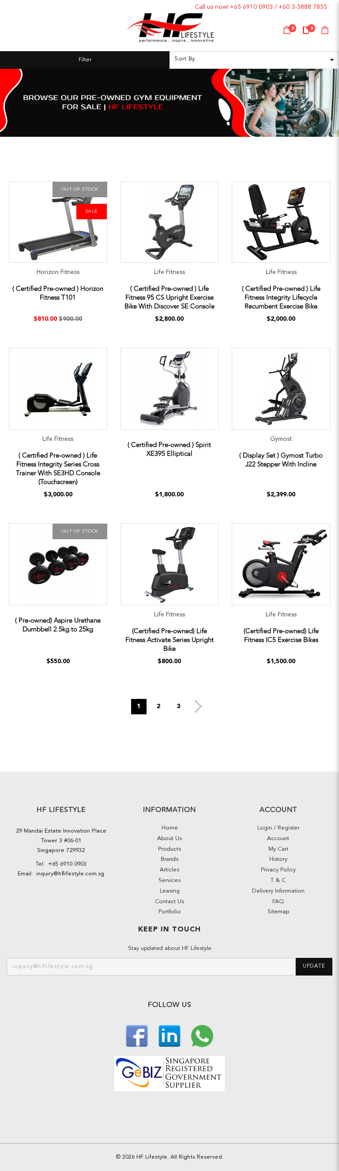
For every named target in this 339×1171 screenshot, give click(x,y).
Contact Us (169, 902)
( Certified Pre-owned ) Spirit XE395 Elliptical (169, 449)
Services (169, 880)
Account (278, 838)
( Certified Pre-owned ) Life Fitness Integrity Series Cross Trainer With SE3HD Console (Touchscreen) (58, 468)
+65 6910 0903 (251, 7)
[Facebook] (138, 1035)
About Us (169, 838)
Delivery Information (278, 891)
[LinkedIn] (170, 1035)
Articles (169, 870)
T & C (278, 880)
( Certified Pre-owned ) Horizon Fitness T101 (57, 293)
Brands (169, 859)
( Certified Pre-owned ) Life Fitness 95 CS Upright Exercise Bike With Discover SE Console (169, 297)
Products (169, 849)
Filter (85, 60)
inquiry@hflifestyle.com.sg (68, 874)
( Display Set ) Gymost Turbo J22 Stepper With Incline (281, 460)
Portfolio (169, 912)
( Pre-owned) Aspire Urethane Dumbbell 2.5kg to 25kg (58, 625)
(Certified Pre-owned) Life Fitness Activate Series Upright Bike (169, 640)
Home (170, 828)
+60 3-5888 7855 (303, 7)
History (278, 859)
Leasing (170, 891)
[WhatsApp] (202, 1035)
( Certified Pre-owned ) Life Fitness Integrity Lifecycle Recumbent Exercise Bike (281, 297)
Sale (91, 211)
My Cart (278, 849)
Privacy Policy (278, 870)
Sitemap (278, 912)
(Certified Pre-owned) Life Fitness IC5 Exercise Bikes (281, 635)
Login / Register (278, 828)
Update (314, 966)
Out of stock (79, 189)
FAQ (278, 902)
